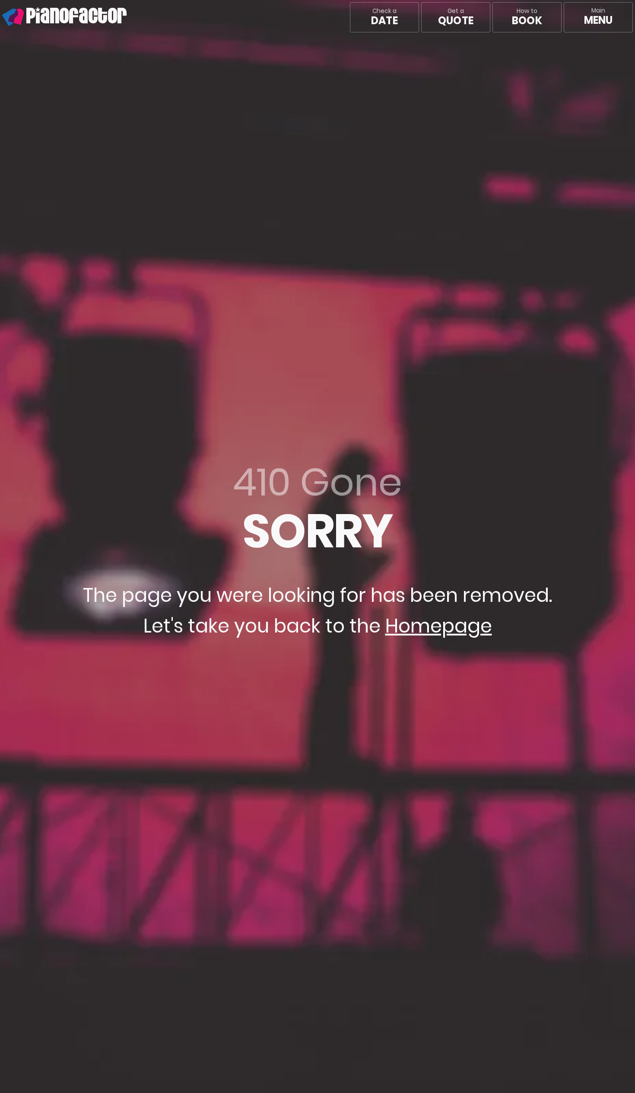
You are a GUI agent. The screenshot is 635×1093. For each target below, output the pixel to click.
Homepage (438, 626)
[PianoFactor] (2, 17)
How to (527, 17)
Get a (455, 17)
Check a (384, 17)
